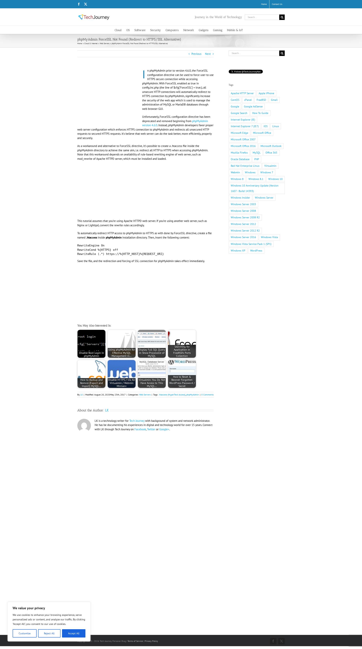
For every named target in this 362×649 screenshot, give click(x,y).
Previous (196, 54)
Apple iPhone (266, 93)
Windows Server (264, 197)
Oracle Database (240, 159)
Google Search (239, 113)
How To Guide (260, 113)
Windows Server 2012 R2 (245, 230)
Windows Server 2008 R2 (245, 217)
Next (208, 54)
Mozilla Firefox (239, 152)
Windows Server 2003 (243, 204)
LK (81, 394)
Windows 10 (275, 179)
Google (235, 106)
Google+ (164, 429)
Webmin (235, 172)
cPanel (248, 100)
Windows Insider (240, 197)
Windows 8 (237, 179)
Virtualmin (270, 165)
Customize (25, 633)
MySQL (257, 152)
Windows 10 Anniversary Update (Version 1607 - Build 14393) (254, 188)
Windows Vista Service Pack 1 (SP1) (251, 244)
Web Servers (145, 394)
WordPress (256, 250)
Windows (250, 172)
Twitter (151, 429)
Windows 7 (266, 172)
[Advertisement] (109, 96)
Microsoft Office (262, 133)
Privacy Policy (151, 641)
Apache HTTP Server (242, 93)
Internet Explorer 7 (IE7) (245, 126)
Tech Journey (136, 421)
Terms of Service (135, 641)
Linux (275, 126)
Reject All (49, 633)
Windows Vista (269, 237)
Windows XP (238, 250)
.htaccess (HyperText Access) (172, 394)
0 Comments (207, 394)
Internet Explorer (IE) (243, 119)
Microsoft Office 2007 (243, 139)
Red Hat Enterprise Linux (245, 165)
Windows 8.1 (255, 179)
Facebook (140, 429)
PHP (256, 159)
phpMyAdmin (192, 394)
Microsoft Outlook (271, 146)
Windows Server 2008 (243, 211)
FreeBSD (261, 100)
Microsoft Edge (239, 133)
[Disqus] (145, 484)
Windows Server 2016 (243, 237)
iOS (266, 126)
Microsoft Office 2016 (243, 146)
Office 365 (271, 152)
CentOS (235, 100)
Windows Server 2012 (243, 224)
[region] (49, 621)
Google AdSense (253, 106)
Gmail (274, 100)
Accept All (73, 633)
